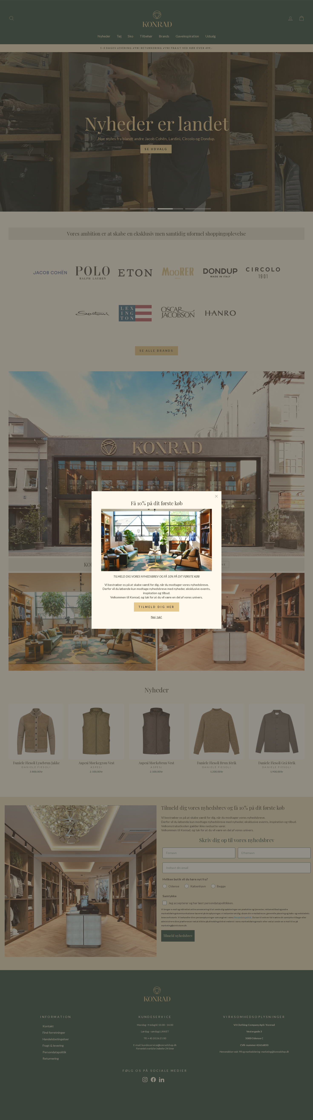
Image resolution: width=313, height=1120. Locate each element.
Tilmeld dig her (156, 607)
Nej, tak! (156, 617)
